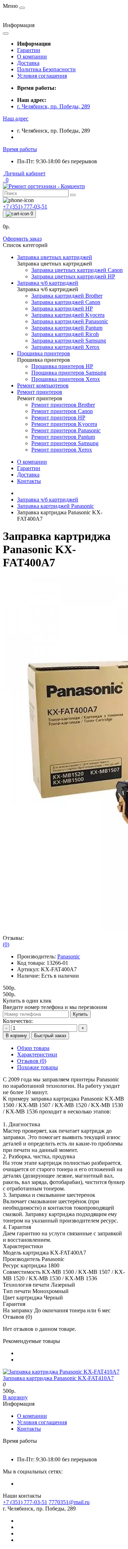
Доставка (28, 63)
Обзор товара (33, 1048)
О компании (32, 56)
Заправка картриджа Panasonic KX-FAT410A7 (58, 1378)
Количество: (18, 1021)
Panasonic (68, 956)
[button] (15, 118)
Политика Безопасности (46, 69)
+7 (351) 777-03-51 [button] (25, 1502)
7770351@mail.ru (69, 1502)
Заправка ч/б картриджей (47, 499)
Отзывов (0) (31, 1061)
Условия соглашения (42, 76)
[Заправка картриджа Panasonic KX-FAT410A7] (61, 1372)
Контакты (29, 481)
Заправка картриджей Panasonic (55, 506)
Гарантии (28, 50)
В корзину (16, 1035)
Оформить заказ (22, 239)
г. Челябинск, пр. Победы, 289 (53, 106)
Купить (80, 1014)
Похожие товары (37, 1067)
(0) (6, 944)
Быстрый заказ (50, 1035)
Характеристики (37, 1054)
